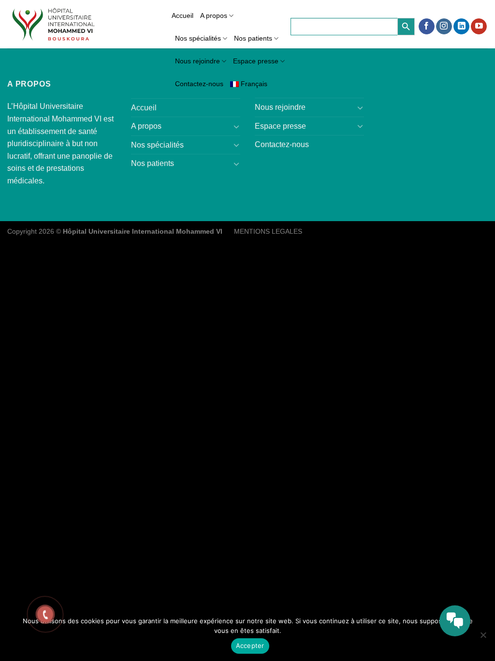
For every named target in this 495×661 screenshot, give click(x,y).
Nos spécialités (198, 38)
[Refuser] (483, 638)
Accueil (182, 15)
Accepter (250, 645)
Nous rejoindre (197, 61)
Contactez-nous (199, 84)
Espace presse (255, 61)
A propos (213, 15)
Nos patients (253, 38)
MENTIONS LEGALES (268, 231)
